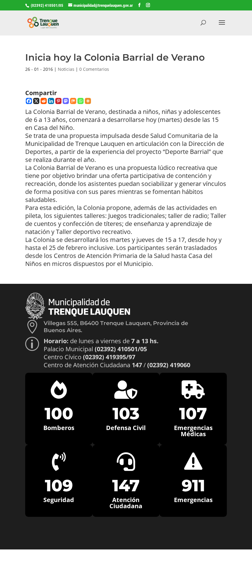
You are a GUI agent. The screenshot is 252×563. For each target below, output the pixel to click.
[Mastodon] (66, 101)
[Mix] (73, 101)
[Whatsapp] (80, 101)
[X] (36, 101)
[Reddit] (44, 101)
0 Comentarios (94, 69)
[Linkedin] (51, 101)
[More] (88, 101)
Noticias (66, 69)
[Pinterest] (58, 101)
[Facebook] (29, 101)
